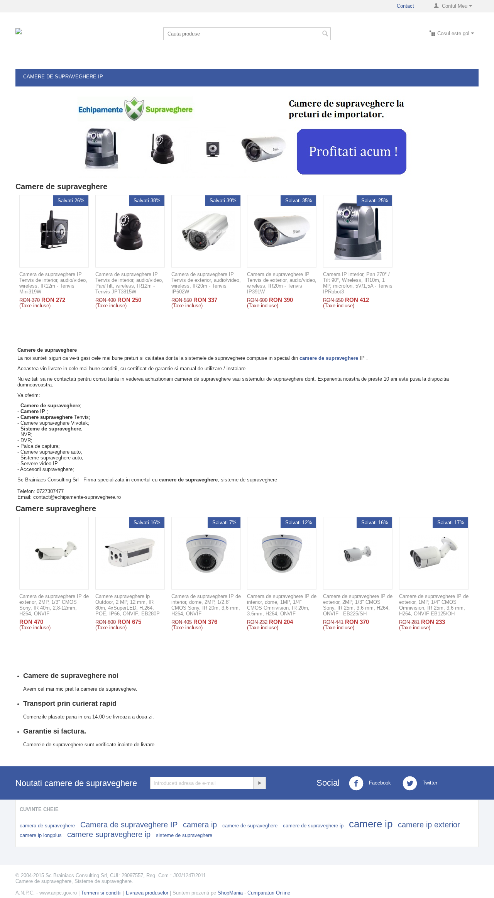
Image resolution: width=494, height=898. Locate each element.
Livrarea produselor (147, 893)
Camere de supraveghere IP (63, 77)
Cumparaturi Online (268, 893)
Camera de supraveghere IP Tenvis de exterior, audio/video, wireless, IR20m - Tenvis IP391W (281, 283)
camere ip (370, 824)
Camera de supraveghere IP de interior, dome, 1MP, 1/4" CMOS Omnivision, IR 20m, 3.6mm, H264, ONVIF (281, 605)
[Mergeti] (259, 783)
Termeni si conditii (101, 893)
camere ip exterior (429, 824)
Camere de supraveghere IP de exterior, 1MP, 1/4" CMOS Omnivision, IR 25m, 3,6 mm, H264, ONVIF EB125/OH (434, 605)
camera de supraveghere (47, 826)
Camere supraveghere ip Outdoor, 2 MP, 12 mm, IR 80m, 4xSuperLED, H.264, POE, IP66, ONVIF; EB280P (127, 605)
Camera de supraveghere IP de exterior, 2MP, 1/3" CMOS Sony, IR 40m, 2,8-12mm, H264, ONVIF (54, 605)
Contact (405, 6)
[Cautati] (325, 34)
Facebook (379, 783)
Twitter (429, 783)
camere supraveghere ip (109, 834)
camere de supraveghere (249, 826)
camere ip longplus (41, 835)
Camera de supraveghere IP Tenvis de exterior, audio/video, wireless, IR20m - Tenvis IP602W (206, 283)
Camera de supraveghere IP (129, 824)
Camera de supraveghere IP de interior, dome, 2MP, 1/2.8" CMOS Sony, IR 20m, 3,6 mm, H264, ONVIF (206, 605)
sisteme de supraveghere (184, 835)
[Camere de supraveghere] (73, 41)
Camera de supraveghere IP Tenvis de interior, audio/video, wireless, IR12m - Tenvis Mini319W (53, 283)
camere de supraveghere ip (313, 826)
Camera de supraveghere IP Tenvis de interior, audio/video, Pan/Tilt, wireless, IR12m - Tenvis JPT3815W (129, 283)
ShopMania (230, 893)
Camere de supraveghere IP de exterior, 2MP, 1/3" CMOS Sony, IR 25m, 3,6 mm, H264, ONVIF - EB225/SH (357, 605)
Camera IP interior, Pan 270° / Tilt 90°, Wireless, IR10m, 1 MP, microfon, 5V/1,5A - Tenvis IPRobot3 (357, 283)
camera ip (200, 824)
